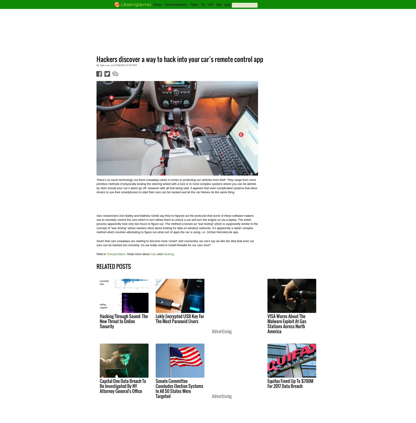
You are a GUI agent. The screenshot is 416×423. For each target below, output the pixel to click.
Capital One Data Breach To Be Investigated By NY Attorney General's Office (123, 386)
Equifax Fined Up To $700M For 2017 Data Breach (290, 383)
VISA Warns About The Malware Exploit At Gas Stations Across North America (286, 324)
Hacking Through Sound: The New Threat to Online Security (124, 321)
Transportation (116, 254)
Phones (194, 4)
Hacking (168, 254)
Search (227, 5)
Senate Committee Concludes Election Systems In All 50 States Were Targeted (179, 388)
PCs (203, 4)
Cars (153, 254)
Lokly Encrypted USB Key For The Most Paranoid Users (180, 318)
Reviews (157, 4)
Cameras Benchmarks (176, 4)
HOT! (210, 4)
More (219, 4)
